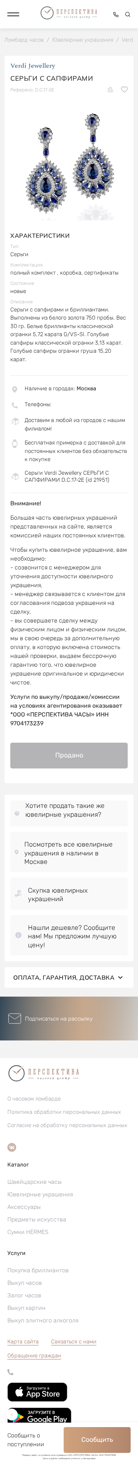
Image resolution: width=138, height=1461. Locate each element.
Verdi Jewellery (32, 66)
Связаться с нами (73, 1341)
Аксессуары (24, 1206)
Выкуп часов (24, 1282)
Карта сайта (23, 1341)
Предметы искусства (36, 1219)
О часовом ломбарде (34, 1098)
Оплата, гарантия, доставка (63, 977)
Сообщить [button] (97, 1440)
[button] (13, 14)
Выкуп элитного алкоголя (42, 1320)
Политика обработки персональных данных (64, 1112)
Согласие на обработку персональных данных (67, 1125)
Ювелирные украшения (40, 1194)
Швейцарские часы (34, 1181)
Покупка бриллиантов (38, 1270)
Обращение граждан (34, 1355)
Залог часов (24, 1295)
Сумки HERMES (28, 1231)
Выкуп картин (26, 1307)
